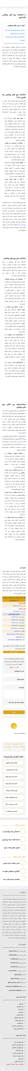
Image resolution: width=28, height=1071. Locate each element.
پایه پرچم (21, 1059)
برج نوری (21, 1004)
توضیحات (21, 687)
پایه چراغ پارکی (19, 1050)
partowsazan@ (15, 979)
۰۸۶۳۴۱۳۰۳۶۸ (14, 623)
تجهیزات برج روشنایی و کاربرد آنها (7, 746)
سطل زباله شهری (19, 1061)
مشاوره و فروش (14, 652)
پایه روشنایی (20, 1007)
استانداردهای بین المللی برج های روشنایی (15, 37)
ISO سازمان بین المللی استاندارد (17, 442)
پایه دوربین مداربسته (18, 1056)
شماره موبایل (20, 679)
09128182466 (12, 971)
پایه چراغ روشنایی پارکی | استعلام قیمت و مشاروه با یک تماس (18, 746)
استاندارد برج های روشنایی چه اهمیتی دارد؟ (14, 30)
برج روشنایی (5, 53)
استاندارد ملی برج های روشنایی (17, 33)
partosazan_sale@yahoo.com (16, 640)
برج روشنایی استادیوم (17, 1026)
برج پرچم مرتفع (19, 1020)
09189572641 (14, 967)
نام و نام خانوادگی (19, 671)
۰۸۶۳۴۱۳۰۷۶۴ (14, 620)
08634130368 (13, 955)
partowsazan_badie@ (13, 634)
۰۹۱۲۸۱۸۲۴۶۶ (16, 611)
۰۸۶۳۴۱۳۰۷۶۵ (14, 617)
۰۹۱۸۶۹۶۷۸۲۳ (16, 606)
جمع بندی (22, 40)
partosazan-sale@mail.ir (15, 990)
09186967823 (14, 959)
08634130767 (18, 975)
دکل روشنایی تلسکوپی (17, 1048)
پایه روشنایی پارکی (18, 1029)
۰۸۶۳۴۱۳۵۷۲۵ (14, 628)
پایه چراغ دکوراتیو (18, 1018)
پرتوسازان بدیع (22, 225)
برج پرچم (21, 1012)
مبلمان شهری (20, 1015)
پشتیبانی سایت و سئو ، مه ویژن (15, 1064)
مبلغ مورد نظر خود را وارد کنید (16, 702)
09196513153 (14, 963)
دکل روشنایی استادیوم (17, 1045)
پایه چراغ (21, 1009)
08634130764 (13, 951)
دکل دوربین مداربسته (18, 1053)
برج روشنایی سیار (18, 1042)
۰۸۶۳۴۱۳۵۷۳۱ (14, 626)
